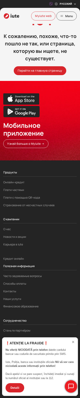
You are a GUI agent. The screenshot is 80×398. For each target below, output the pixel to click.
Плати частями (13, 190)
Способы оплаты (14, 283)
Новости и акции (14, 237)
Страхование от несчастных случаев (29, 205)
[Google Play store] (21, 111)
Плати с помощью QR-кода (21, 197)
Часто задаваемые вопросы (22, 276)
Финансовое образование (21, 306)
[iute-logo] (11, 16)
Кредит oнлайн (13, 259)
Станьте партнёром (16, 330)
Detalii (14, 387)
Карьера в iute (13, 244)
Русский (66, 3)
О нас (7, 229)
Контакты (9, 291)
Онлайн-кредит (13, 182)
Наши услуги (12, 299)
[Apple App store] (21, 99)
